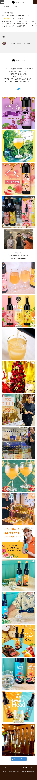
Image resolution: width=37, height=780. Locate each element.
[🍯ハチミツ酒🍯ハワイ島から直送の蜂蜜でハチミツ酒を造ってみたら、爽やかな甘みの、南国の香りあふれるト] (18, 542)
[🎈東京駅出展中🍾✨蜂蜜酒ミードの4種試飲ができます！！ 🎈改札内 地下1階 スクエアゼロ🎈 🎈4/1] (18, 212)
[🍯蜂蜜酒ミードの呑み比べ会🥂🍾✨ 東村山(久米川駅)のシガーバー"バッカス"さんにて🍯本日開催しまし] (18, 740)
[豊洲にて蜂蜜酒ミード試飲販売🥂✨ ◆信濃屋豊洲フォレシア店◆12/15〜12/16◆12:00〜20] (18, 410)
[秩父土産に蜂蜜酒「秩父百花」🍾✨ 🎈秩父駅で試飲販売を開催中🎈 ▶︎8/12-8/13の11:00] (18, 509)
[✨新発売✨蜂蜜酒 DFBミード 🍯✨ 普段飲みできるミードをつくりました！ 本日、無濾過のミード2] (18, 278)
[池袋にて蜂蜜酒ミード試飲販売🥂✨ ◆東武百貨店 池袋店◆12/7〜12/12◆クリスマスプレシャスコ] (18, 443)
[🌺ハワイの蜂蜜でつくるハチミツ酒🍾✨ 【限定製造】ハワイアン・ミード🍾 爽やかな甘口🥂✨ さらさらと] (18, 707)
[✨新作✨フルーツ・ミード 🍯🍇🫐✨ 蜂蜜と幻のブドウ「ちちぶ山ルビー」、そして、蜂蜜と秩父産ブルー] (18, 113)
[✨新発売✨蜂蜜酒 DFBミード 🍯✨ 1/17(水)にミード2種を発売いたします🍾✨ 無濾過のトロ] (18, 311)
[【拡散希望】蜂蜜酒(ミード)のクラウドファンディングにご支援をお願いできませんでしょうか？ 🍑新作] (18, 179)
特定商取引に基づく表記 (25, 768)
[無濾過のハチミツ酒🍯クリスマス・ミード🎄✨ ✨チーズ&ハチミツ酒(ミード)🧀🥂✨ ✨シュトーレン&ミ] (18, 476)
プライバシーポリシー (11, 768)
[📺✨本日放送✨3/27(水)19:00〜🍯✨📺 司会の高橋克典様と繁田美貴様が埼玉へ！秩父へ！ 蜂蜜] (18, 245)
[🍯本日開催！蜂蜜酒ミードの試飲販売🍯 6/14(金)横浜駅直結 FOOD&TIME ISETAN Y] (18, 146)
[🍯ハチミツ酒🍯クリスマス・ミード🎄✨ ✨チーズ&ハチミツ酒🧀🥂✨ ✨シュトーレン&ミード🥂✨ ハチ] (18, 377)
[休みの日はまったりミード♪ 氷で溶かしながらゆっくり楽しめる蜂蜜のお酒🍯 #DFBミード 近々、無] (18, 344)
